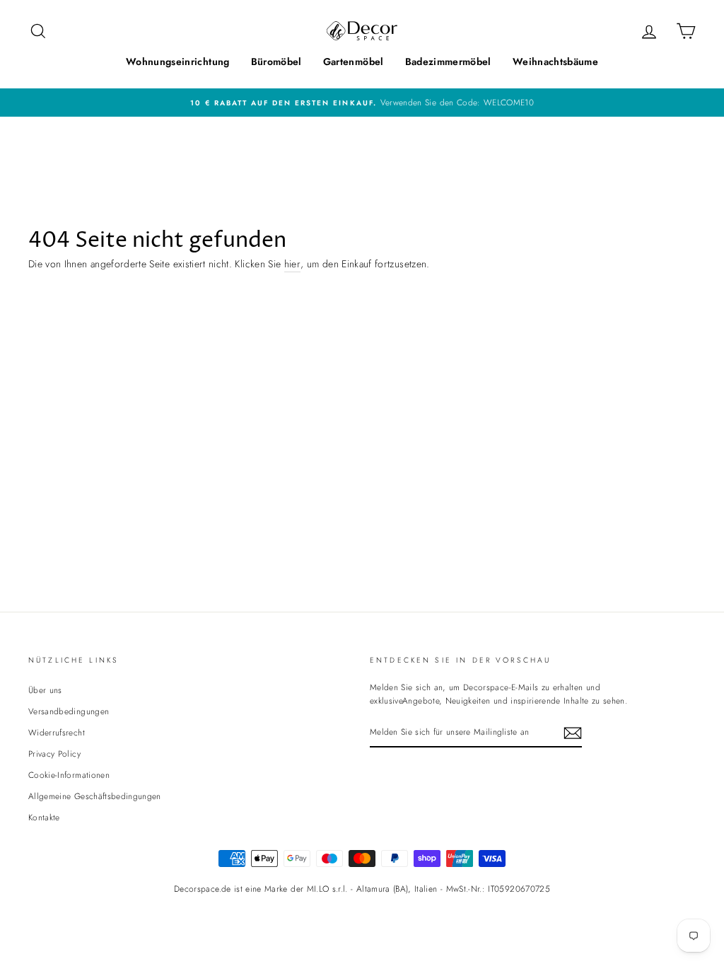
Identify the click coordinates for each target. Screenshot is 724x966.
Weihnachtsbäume (555, 61)
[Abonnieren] (573, 733)
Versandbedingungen (68, 711)
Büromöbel (276, 61)
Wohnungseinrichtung (178, 61)
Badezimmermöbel (448, 61)
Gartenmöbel (353, 61)
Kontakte (44, 817)
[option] (362, 102)
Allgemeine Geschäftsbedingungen (94, 796)
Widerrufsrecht (56, 732)
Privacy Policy (54, 753)
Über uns (45, 690)
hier (292, 264)
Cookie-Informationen (69, 775)
